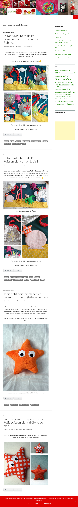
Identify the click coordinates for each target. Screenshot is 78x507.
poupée (68, 94)
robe (66, 96)
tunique (62, 104)
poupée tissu (58, 96)
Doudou (7, 404)
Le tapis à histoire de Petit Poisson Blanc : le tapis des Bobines (20, 39)
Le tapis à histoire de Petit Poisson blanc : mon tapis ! (20, 159)
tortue (24, 143)
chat (73, 73)
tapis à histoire (16, 143)
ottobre (69, 89)
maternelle (58, 89)
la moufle (66, 87)
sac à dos (58, 99)
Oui (28, 503)
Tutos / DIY (58, 37)
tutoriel (72, 104)
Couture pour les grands (62, 34)
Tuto (67, 104)
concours (57, 76)
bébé (57, 72)
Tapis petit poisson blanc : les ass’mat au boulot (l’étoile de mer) (25, 295)
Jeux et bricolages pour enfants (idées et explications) (64, 41)
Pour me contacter (68, 17)
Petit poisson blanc (36, 141)
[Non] (76, 501)
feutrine (57, 82)
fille (61, 82)
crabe (12, 141)
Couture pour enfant (8, 32)
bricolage (66, 70)
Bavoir (61, 70)
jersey (71, 82)
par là (34, 129)
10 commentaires (29, 301)
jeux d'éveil (59, 85)
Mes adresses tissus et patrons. (32, 17)
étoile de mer (26, 141)
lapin (70, 87)
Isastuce (19, 46)
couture (62, 76)
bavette (57, 70)
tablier (66, 98)
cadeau (62, 73)
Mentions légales (18, 17)
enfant (67, 79)
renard (63, 96)
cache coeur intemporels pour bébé (19, 277)
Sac (70, 96)
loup (73, 87)
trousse (57, 104)
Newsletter (44, 17)
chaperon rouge (68, 73)
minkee (63, 89)
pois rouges (7, 143)
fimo (63, 82)
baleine (6, 141)
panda (65, 92)
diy (66, 76)
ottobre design (59, 92)
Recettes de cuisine (60, 51)
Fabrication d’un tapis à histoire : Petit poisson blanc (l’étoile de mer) (24, 422)
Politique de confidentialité (55, 17)
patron (71, 92)
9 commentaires (28, 46)
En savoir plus (47, 503)
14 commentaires (30, 165)
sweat (63, 99)
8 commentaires (28, 429)
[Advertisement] (65, 130)
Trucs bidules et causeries (62, 58)
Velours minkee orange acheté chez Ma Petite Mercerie (26, 393)
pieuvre (45, 141)
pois (65, 94)
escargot (18, 141)
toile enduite (70, 101)
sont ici (39, 125)
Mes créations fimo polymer (63, 54)
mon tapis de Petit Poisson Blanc (26, 52)
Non (36, 503)
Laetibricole (69, 85)
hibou (66, 82)
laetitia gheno (59, 87)
